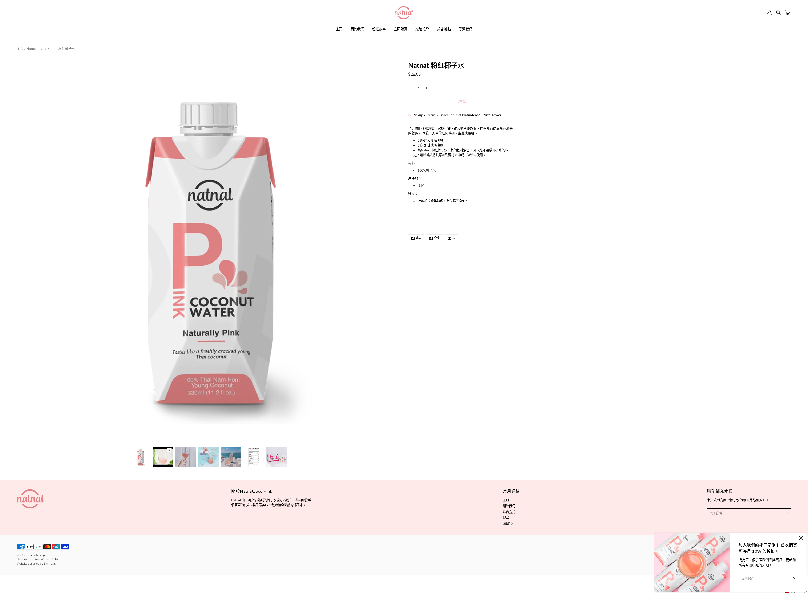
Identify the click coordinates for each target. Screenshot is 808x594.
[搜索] (778, 12)
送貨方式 (509, 512)
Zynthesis (50, 564)
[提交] (786, 513)
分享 (437, 238)
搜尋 (506, 518)
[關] (801, 538)
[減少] (411, 88)
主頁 (339, 29)
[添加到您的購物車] (787, 12)
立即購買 (401, 29)
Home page (35, 48)
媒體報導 (422, 29)
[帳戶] (769, 12)
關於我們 (357, 29)
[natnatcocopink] (404, 12)
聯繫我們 (466, 29)
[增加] (426, 88)
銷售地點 (444, 29)
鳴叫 (419, 238)
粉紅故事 (379, 29)
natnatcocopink (39, 555)
